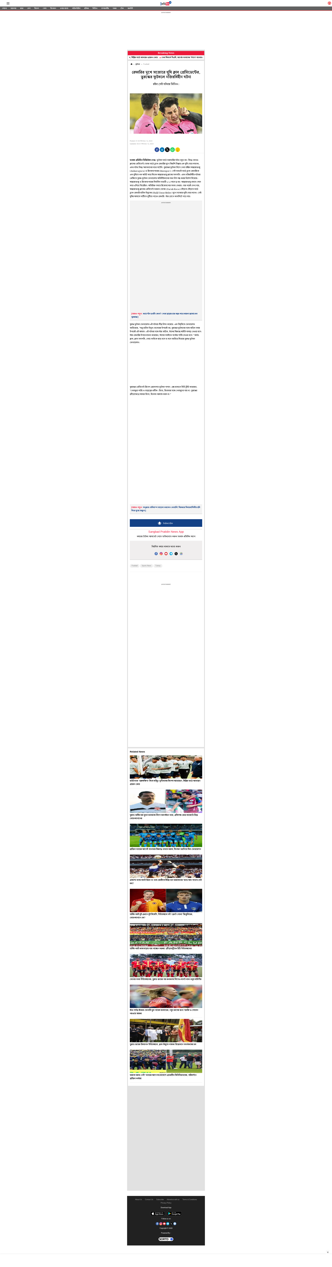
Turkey (158, 566)
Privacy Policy (166, 1203)
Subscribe (160, 1200)
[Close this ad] (327, 1252)
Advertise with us (173, 1200)
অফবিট (130, 8)
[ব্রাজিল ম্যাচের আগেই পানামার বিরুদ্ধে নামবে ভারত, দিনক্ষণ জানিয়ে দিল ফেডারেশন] (166, 835)
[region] (166, 31)
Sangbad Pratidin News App (166, 532)
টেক (122, 8)
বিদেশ (36, 8)
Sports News (146, 566)
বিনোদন (53, 8)
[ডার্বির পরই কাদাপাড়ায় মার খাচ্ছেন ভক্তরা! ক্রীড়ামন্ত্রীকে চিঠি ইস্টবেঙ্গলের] (166, 934)
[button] (157, 149)
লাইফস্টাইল (76, 8)
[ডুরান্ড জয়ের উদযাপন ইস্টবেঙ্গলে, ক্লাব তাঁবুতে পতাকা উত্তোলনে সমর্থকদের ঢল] (166, 1030)
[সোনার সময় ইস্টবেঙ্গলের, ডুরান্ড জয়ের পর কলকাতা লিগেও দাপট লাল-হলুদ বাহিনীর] (166, 965)
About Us (138, 1200)
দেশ (28, 8)
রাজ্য (21, 8)
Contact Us (149, 1200)
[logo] (166, 3)
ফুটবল (138, 64)
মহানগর (13, 8)
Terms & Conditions (189, 1200)
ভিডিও (95, 8)
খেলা (44, 8)
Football (135, 566)
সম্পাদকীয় (105, 8)
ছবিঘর (86, 8)
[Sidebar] (8, 3)
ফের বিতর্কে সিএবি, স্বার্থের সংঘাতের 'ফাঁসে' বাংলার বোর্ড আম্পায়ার (149, 57)
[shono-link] (329, 3)
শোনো (4, 8)
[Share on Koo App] (177, 151)
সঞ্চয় (114, 8)
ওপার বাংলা (64, 8)
